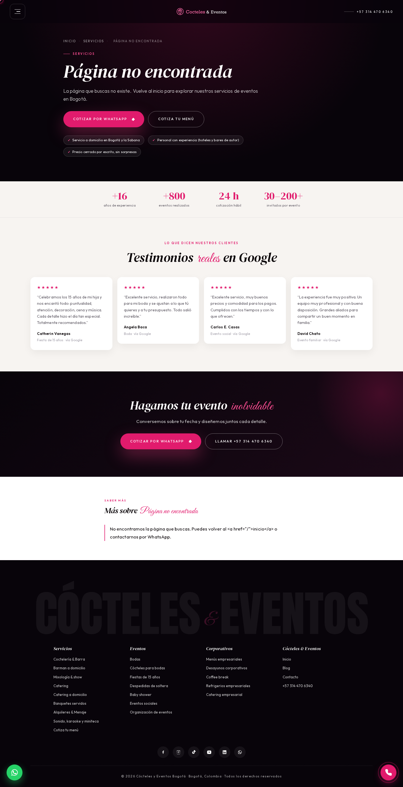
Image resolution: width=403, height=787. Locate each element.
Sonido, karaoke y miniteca (76, 721)
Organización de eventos (151, 712)
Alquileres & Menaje (69, 712)
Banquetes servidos (69, 703)
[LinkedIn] (224, 752)
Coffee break (217, 677)
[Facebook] (163, 752)
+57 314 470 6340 (375, 12)
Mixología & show (67, 677)
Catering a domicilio (70, 694)
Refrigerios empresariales (228, 686)
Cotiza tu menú (176, 119)
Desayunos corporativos (226, 668)
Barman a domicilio (69, 668)
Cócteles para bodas (147, 668)
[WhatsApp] (240, 752)
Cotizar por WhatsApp (100, 119)
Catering (60, 686)
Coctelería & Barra (69, 659)
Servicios (93, 41)
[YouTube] (209, 752)
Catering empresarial (224, 694)
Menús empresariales (224, 659)
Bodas (135, 659)
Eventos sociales (143, 703)
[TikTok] (194, 752)
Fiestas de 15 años (145, 677)
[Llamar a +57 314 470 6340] (388, 772)
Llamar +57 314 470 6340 (244, 441)
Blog (286, 668)
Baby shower (141, 694)
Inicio (69, 41)
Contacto (290, 677)
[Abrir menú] (17, 11)
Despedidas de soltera (149, 686)
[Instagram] (178, 752)
